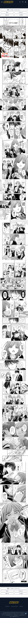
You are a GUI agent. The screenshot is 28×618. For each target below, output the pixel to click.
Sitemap (21, 606)
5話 (7, 12)
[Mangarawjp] (8, 2)
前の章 (7, 593)
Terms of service (14, 606)
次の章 (20, 593)
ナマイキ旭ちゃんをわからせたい (14, 9)
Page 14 (21, 12)
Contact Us (7, 606)
